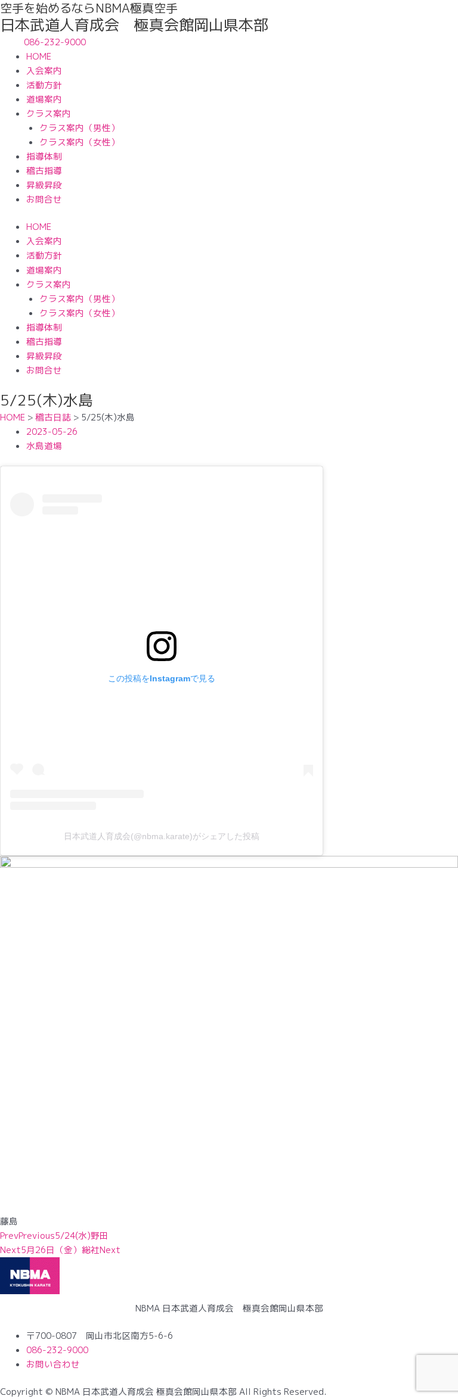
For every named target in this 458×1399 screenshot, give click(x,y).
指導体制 (44, 156)
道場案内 (44, 99)
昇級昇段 (44, 185)
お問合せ (44, 199)
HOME (38, 56)
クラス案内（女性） (79, 142)
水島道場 (44, 446)
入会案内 (44, 70)
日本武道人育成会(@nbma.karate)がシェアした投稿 (161, 836)
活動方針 (44, 85)
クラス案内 (48, 113)
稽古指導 (44, 170)
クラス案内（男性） (79, 127)
